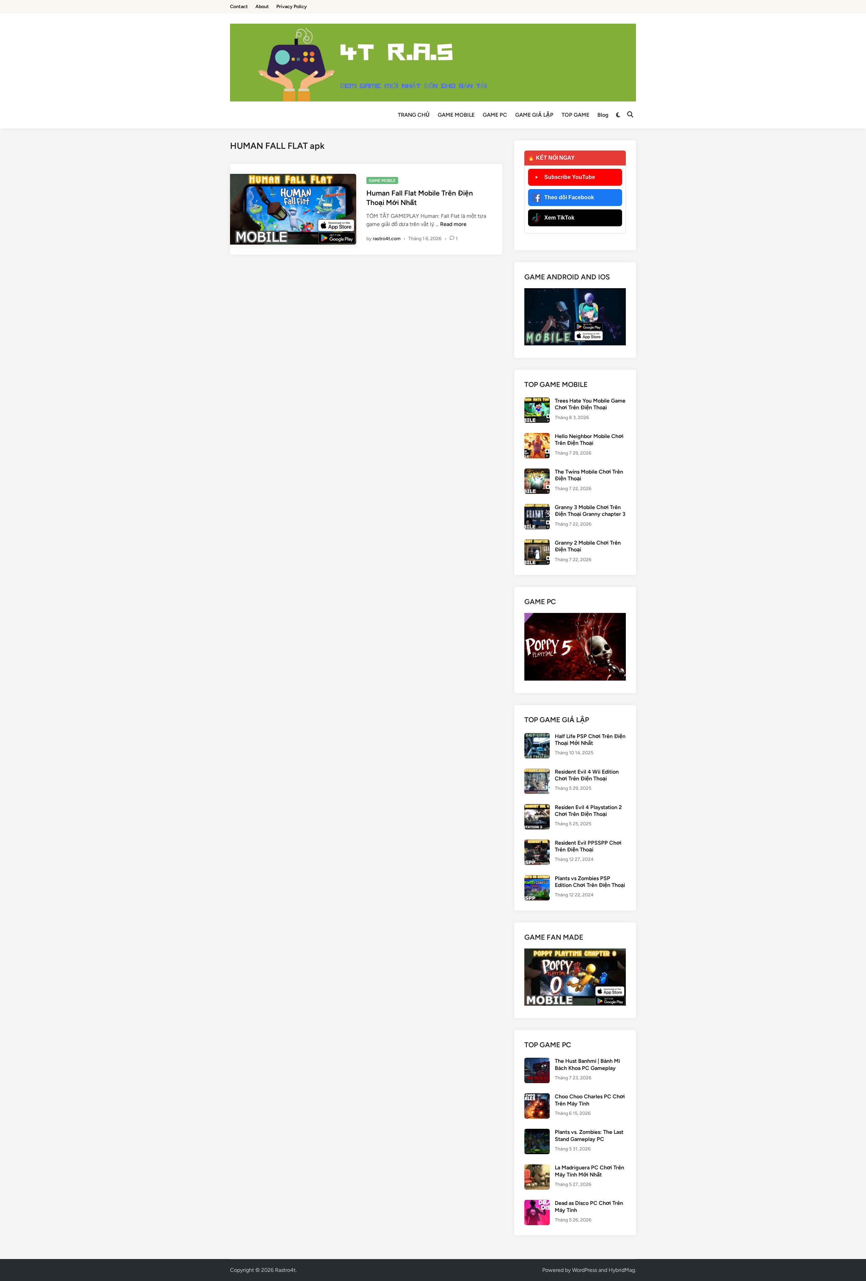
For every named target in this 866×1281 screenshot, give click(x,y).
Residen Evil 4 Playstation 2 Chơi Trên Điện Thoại (588, 810)
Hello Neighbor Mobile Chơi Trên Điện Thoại (589, 439)
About (262, 6)
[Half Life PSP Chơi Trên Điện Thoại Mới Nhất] (537, 737)
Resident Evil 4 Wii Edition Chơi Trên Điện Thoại (587, 775)
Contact (239, 6)
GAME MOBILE (456, 115)
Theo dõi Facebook (569, 197)
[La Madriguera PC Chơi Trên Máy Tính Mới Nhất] (537, 1168)
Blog (603, 115)
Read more (453, 224)
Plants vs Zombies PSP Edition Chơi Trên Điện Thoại (590, 881)
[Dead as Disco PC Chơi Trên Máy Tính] (537, 1203)
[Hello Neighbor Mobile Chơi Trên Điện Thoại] (537, 437)
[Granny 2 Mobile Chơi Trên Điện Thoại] (537, 543)
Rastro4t (285, 1270)
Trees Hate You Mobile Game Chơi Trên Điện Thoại (590, 404)
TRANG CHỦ (414, 115)
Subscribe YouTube (569, 177)
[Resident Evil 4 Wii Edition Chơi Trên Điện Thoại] (537, 772)
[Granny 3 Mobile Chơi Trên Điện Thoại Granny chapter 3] (537, 508)
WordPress (584, 1270)
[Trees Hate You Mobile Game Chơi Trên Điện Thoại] (537, 401)
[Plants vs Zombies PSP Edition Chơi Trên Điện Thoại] (537, 879)
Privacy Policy (291, 6)
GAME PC (495, 115)
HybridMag (622, 1270)
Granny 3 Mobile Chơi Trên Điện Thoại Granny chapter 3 (590, 510)
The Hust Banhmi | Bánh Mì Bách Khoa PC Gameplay (587, 1064)
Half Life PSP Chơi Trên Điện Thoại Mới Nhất (590, 739)
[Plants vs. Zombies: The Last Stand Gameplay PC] (537, 1132)
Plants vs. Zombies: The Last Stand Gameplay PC (589, 1135)
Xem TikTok (559, 218)
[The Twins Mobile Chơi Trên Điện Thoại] (537, 472)
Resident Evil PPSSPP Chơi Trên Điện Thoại (588, 846)
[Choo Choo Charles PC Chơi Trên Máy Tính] (537, 1097)
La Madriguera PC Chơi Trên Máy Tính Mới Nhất (589, 1170)
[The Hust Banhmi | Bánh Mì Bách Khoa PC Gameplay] (537, 1061)
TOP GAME (575, 115)
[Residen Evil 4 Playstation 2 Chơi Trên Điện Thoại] (537, 808)
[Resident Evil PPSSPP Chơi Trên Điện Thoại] (537, 843)
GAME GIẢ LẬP (534, 115)
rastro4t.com (387, 239)
